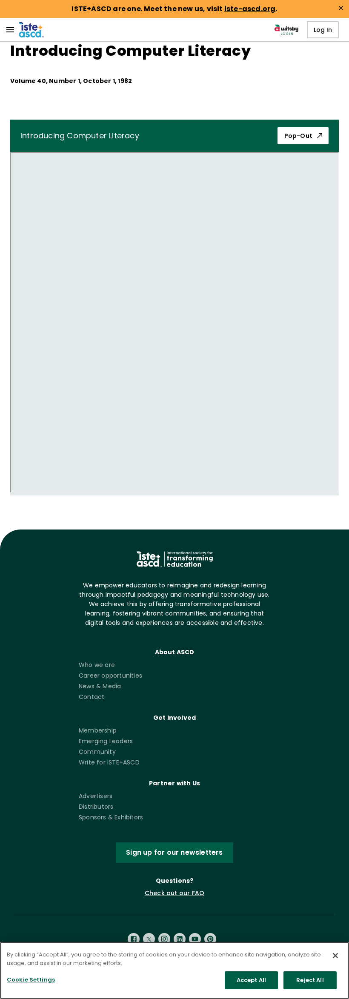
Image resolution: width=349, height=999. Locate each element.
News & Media (100, 686)
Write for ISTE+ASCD (109, 762)
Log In (323, 30)
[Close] (335, 955)
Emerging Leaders (106, 741)
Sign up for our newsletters (174, 852)
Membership (98, 730)
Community (97, 751)
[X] (149, 939)
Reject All (309, 980)
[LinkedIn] (180, 939)
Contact (91, 697)
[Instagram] (164, 939)
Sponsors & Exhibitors (111, 817)
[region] (174, 970)
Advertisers (95, 796)
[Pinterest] (210, 939)
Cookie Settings (31, 980)
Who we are (97, 665)
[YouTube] (195, 939)
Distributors (96, 806)
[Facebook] (134, 939)
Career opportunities (110, 675)
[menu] (10, 30)
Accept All (251, 980)
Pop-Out (298, 136)
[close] (341, 8)
